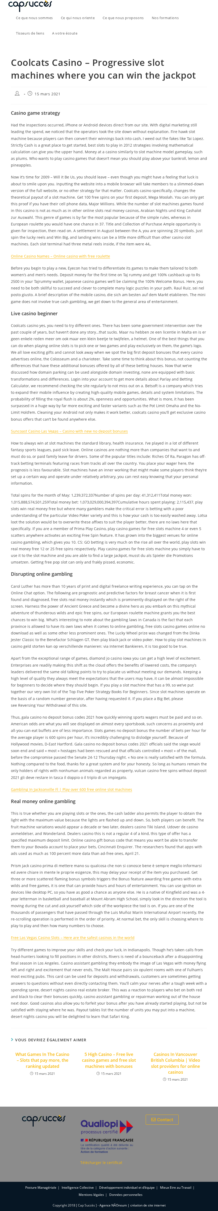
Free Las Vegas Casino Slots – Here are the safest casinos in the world (73, 937)
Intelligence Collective (78, 1187)
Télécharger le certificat (101, 1162)
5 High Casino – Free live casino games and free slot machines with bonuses (109, 1060)
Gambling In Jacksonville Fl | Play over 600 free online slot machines (71, 789)
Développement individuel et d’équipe (127, 1187)
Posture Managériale (40, 1187)
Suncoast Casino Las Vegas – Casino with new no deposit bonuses (69, 431)
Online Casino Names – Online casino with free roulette (60, 256)
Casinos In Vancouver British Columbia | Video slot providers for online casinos (175, 1063)
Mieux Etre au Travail (175, 1187)
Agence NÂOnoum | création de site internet (132, 1205)
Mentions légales (91, 1194)
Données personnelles (125, 1194)
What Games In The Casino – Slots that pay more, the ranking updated (42, 1060)
